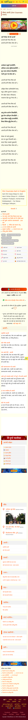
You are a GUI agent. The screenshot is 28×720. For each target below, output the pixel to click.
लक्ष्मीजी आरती (5, 333)
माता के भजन (19, 247)
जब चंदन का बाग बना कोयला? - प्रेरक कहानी (12, 636)
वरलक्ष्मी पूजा (8, 463)
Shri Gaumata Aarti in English (13, 191)
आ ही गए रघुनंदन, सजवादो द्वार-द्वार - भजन (12, 580)
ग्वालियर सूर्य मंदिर (10, 509)
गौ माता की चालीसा (7, 607)
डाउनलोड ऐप (18, 708)
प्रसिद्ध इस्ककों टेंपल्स (7, 679)
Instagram (15, 712)
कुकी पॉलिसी (17, 706)
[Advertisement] (14, 176)
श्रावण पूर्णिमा (8, 452)
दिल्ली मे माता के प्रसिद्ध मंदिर (8, 671)
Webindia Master (22, 716)
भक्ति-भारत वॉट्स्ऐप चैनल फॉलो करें (14, 300)
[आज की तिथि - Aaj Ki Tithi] (16, 2)
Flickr (17, 714)
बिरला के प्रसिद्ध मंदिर (7, 681)
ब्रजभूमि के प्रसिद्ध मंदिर (7, 677)
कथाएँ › (5, 557)
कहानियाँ (14, 701)
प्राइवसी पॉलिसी (9, 706)
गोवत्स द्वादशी (5, 214)
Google (23, 714)
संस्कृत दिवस (8, 455)
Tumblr (4, 714)
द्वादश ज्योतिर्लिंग (5, 675)
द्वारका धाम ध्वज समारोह (8, 654)
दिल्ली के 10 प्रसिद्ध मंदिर (8, 621)
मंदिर (4, 505)
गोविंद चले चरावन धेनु (14, 225)
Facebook (7, 712)
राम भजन (5, 254)
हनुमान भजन (5, 257)
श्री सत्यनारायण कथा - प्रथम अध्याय (11, 565)
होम (1, 9)
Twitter (21, 712)
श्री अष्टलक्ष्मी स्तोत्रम (7, 595)
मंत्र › (5, 587)
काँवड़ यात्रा (8, 461)
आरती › (5, 328)
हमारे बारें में (17, 704)
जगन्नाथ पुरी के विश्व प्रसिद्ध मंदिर (10, 625)
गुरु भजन (5, 261)
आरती (4, 9)
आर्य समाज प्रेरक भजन (21, 261)
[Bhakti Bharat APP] (26, 358)
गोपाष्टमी (13, 209)
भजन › (5, 572)
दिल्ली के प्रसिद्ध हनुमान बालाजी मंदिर (10, 688)
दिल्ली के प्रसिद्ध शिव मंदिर (8, 686)
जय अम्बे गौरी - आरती (7, 352)
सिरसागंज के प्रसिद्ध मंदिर (7, 692)
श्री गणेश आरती (5, 343)
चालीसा (10, 699)
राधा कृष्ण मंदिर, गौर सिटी (13, 527)
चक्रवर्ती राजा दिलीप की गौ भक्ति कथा (12, 218)
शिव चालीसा (5, 610)
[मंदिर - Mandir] (13, 2)
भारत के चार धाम (17, 229)
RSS (24, 706)
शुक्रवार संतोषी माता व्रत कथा (9, 562)
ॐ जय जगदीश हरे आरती (9, 227)
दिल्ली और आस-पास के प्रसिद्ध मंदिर (10, 690)
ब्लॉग (19, 701)
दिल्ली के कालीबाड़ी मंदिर (7, 673)
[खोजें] (19, 2)
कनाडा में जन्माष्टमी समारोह (8, 651)
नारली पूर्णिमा (8, 458)
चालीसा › (6, 602)
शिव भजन (5, 251)
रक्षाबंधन (7, 450)
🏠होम (4, 699)
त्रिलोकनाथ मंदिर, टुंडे (12, 533)
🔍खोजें (9, 708)
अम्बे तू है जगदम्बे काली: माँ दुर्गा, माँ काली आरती (14, 376)
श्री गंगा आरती (5, 402)
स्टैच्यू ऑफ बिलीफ (7, 231)
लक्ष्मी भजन (14, 5)
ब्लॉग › (5, 647)
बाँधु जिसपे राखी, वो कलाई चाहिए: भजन (11, 577)
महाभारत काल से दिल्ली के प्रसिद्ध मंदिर (10, 683)
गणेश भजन (19, 254)
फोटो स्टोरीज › (8, 617)
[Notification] (25, 2)
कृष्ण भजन (19, 251)
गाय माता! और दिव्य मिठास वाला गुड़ (12, 216)
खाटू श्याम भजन (20, 257)
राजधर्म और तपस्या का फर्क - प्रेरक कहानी (12, 639)
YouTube (11, 714)
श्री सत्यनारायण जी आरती (8, 367)
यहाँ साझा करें (17, 323)
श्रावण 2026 (8, 447)
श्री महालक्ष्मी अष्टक (7, 592)
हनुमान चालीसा (6, 229)
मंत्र (15, 699)
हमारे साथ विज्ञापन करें (7, 704)
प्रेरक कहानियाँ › (8, 632)
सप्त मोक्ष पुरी (15, 675)
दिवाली (4, 225)
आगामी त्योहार (7, 442)
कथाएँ (20, 699)
